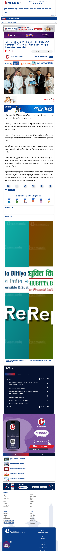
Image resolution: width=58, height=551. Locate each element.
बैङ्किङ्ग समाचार (6, 495)
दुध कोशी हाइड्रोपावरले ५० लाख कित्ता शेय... (18, 459)
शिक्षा (35, 9)
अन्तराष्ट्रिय (32, 501)
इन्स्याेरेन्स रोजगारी (33, 522)
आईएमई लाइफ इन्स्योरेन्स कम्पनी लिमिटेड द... (18, 469)
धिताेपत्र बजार (6, 498)
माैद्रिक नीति (19, 374)
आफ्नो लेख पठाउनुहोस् (9, 523)
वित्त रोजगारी (32, 520)
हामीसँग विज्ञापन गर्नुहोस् (8, 520)
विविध (31, 500)
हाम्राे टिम (5, 515)
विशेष (31, 517)
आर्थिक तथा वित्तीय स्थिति (10, 374)
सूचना (5, 12)
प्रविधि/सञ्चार (6, 507)
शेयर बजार (26, 9)
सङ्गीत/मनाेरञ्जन (33, 496)
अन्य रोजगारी (32, 524)
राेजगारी (39, 9)
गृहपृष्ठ (5, 9)
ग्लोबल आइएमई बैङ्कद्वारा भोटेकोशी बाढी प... (18, 478)
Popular (16, 454)
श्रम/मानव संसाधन (7, 505)
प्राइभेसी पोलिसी (7, 519)
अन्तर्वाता (31, 513)
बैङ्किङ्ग (16, 9)
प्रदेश (31, 503)
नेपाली (53, 15)
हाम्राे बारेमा (5, 514)
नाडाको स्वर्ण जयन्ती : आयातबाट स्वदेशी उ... (18, 474)
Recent (42, 454)
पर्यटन (31, 507)
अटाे (31, 505)
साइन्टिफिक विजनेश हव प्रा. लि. (43, 532)
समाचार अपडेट (11, 9)
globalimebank (11, 190)
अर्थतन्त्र (31, 9)
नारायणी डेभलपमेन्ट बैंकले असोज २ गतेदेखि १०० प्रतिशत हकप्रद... (40, 361)
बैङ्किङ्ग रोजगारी (32, 519)
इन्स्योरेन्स (21, 9)
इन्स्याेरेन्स (5, 497)
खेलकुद (31, 498)
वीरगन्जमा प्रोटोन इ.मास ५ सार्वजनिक (16, 464)
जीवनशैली (5, 503)
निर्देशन (29, 374)
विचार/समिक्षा (45, 9)
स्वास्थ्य (31, 495)
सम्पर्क (5, 517)
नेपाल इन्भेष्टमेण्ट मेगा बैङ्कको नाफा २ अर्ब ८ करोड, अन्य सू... (16, 361)
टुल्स (50, 9)
